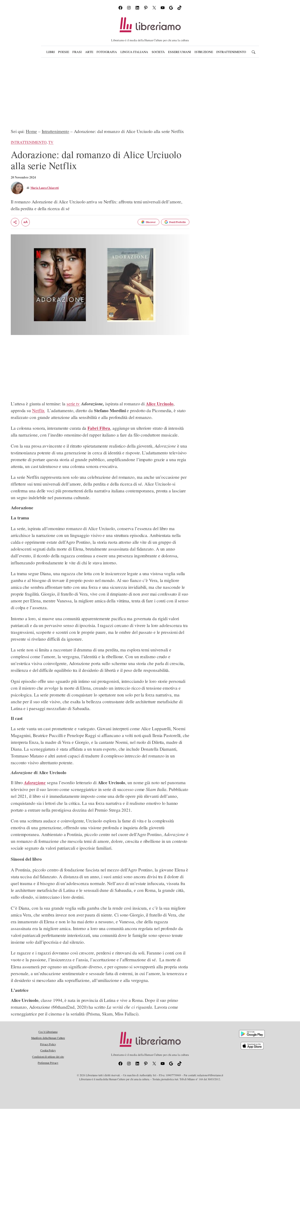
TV (50, 142)
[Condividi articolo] (15, 222)
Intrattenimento (55, 131)
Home (31, 131)
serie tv (73, 404)
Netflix (38, 410)
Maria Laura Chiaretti (44, 188)
